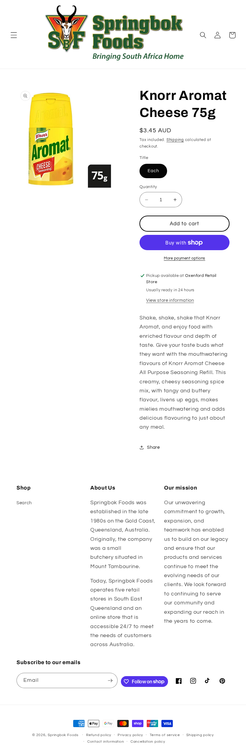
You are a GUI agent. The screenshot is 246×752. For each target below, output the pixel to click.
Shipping (175, 140)
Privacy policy (130, 735)
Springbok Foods (63, 735)
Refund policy (98, 735)
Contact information (105, 742)
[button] (14, 35)
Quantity (148, 186)
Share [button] (153, 447)
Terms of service (165, 735)
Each (153, 170)
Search (24, 502)
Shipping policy (200, 735)
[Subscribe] (110, 680)
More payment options (184, 258)
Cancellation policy (147, 742)
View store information (170, 300)
